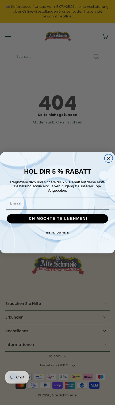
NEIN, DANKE (57, 232)
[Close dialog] (108, 158)
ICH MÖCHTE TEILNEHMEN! (57, 219)
